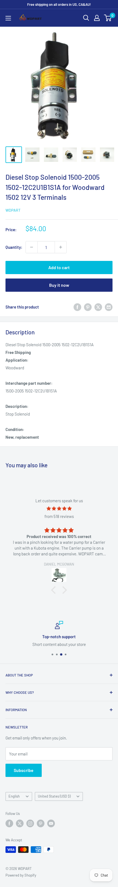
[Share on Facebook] (77, 307)
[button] (55, 590)
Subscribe (23, 770)
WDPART (13, 210)
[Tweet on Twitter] (98, 307)
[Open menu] (8, 18)
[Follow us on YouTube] (51, 823)
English (14, 796)
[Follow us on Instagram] (30, 823)
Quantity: (13, 247)
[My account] (97, 18)
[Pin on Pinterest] (88, 307)
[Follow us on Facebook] (9, 823)
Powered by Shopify (20, 875)
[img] (59, 508)
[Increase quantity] (60, 247)
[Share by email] (109, 307)
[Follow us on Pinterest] (40, 823)
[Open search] (86, 18)
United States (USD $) (54, 796)
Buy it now (59, 285)
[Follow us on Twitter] (20, 823)
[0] (108, 18)
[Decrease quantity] (31, 247)
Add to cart (59, 267)
